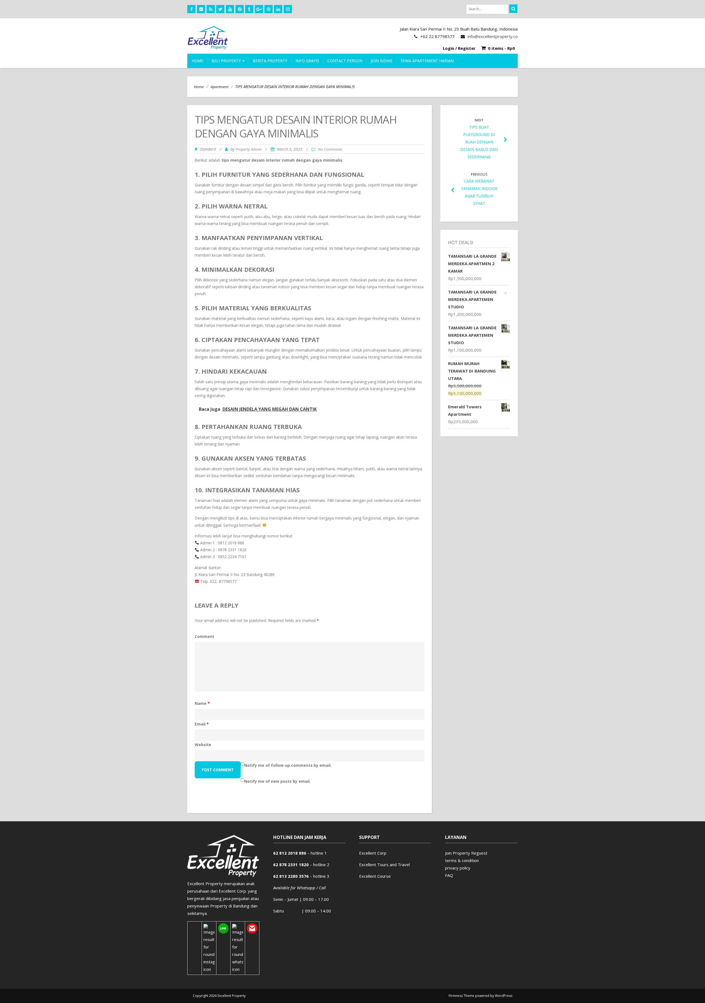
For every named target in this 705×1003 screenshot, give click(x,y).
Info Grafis (307, 60)
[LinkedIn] (278, 9)
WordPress (503, 995)
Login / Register (459, 48)
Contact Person (344, 60)
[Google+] (259, 9)
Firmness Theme (461, 995)
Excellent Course (375, 876)
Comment (204, 636)
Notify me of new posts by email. (277, 781)
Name (202, 703)
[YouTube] (230, 9)
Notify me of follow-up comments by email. (288, 765)
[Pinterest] (239, 9)
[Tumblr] (249, 9)
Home (197, 60)
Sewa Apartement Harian (427, 60)
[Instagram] (288, 9)
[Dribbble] (268, 9)
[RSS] (211, 9)
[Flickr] (201, 9)
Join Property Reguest (466, 853)
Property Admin (249, 149)
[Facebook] (191, 9)
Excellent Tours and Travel (384, 864)
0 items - (501, 48)
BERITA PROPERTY (270, 60)
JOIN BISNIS (381, 60)
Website (203, 744)
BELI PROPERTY (227, 60)
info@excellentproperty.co (493, 36)
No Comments (330, 149)
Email (202, 724)
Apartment (219, 86)
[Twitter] (220, 9)
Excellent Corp (372, 853)
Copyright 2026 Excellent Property (219, 995)
